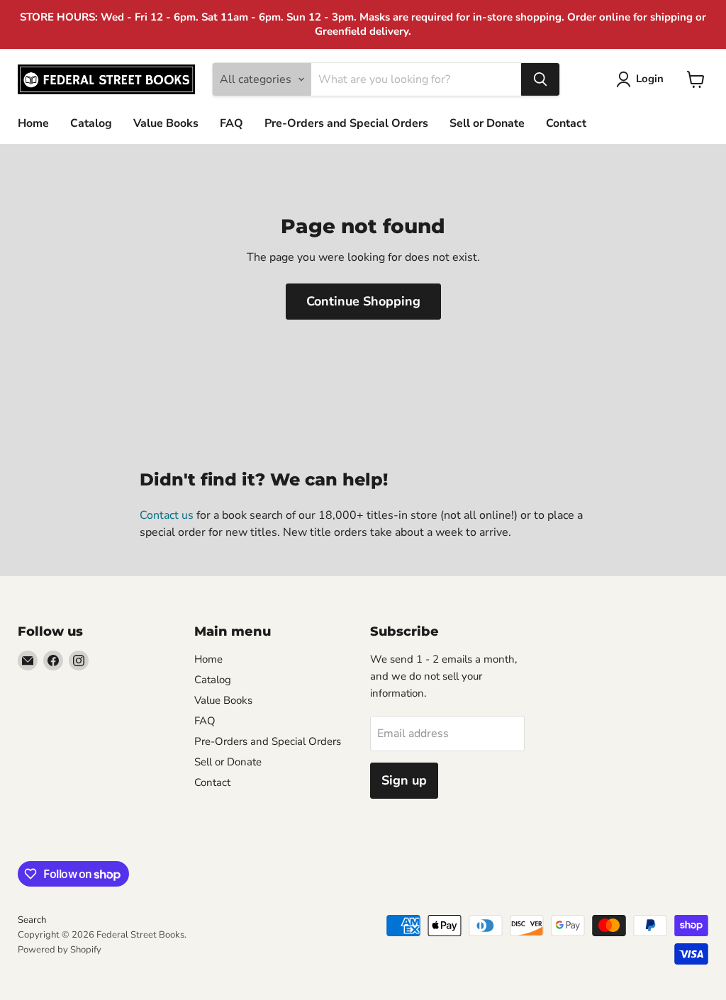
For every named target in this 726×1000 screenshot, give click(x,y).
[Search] (540, 79)
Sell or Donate (487, 123)
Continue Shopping (363, 301)
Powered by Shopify (59, 949)
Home (33, 123)
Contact (566, 123)
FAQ (231, 123)
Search (32, 920)
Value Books (166, 123)
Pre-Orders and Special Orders (346, 123)
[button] (642, 79)
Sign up (404, 780)
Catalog (91, 123)
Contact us (167, 515)
